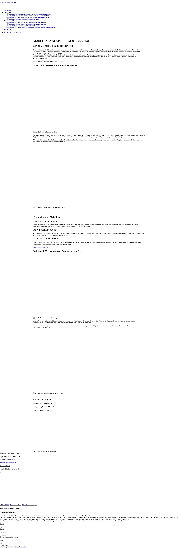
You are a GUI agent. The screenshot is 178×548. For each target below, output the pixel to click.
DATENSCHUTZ (15, 505)
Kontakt (7, 29)
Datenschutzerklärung (21, 547)
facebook (16, 469)
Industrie (8, 12)
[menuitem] (91, 11)
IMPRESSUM (4, 505)
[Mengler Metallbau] (89, 4)
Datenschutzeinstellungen (29, 505)
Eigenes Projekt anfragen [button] (40, 247)
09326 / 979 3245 (5, 466)
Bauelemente (9, 21)
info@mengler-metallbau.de (8, 462)
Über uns (7, 11)
